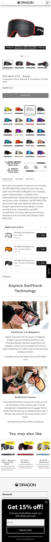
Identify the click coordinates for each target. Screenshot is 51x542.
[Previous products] (40, 227)
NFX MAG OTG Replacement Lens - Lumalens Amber (24, 248)
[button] (7, 64)
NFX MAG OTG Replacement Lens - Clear (24, 234)
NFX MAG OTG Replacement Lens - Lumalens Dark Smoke (24, 262)
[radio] (7, 110)
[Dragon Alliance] (25, 2)
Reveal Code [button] (25, 530)
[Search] (41, 2)
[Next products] (46, 227)
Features (19, 179)
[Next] (48, 456)
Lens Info (30, 179)
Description (7, 179)
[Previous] (2, 456)
